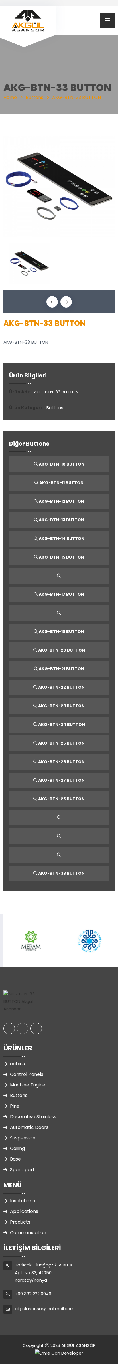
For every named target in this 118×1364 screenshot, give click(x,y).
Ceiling (17, 1148)
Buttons (18, 1095)
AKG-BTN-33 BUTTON (61, 873)
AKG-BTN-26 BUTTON (61, 762)
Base (15, 1159)
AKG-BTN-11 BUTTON (61, 483)
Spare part (22, 1170)
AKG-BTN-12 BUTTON (61, 501)
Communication (28, 1233)
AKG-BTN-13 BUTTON (61, 520)
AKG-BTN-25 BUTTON (61, 743)
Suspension (22, 1138)
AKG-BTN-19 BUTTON (61, 631)
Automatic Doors (29, 1127)
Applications (24, 1211)
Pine (14, 1106)
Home (10, 97)
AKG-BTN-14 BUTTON (61, 538)
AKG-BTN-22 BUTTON (61, 687)
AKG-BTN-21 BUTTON (61, 669)
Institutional (23, 1201)
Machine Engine (27, 1085)
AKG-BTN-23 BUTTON (61, 706)
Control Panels (26, 1074)
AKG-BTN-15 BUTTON (61, 557)
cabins (17, 1064)
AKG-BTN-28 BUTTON (61, 799)
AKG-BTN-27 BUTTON (61, 780)
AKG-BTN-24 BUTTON (61, 724)
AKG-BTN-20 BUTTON (61, 650)
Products (20, 1222)
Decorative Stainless (33, 1117)
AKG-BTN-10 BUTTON (61, 464)
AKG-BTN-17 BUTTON (61, 594)
